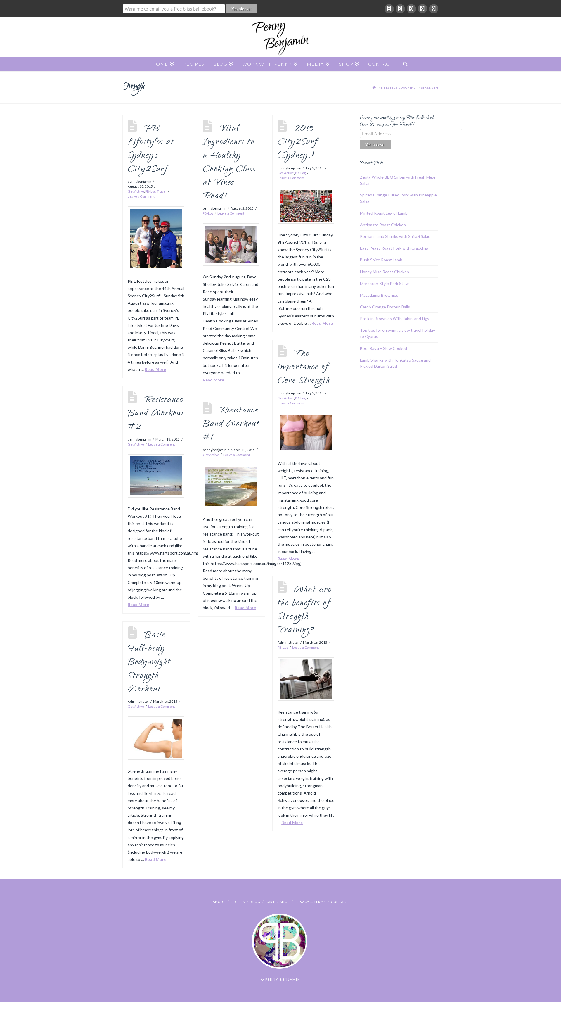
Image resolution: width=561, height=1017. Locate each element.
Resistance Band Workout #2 (156, 414)
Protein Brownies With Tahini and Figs (394, 318)
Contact (339, 902)
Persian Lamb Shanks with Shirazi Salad (395, 236)
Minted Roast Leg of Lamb (384, 212)
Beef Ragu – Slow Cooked (383, 348)
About (219, 902)
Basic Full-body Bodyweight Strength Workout (149, 662)
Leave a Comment (141, 196)
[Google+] (400, 8)
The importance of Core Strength (304, 367)
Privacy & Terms (310, 902)
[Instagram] (433, 8)
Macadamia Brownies (379, 295)
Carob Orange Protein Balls (385, 306)
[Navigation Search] (405, 64)
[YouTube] (422, 8)
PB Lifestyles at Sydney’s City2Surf (151, 149)
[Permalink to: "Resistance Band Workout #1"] (231, 486)
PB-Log (150, 191)
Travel (162, 191)
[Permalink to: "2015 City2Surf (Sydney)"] (306, 205)
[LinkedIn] (411, 8)
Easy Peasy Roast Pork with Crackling (394, 248)
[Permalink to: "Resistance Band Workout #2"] (156, 475)
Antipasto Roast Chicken (383, 224)
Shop (285, 902)
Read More (155, 369)
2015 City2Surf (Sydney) (298, 142)
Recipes (238, 902)
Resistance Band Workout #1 (231, 424)
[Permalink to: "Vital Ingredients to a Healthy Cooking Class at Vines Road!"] (231, 245)
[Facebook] (389, 8)
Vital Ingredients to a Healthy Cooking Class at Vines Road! (229, 162)
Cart (270, 902)
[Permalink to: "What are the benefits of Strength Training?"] (306, 679)
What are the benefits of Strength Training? (305, 610)
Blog (255, 902)
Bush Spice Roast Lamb (381, 259)
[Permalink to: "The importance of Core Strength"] (306, 432)
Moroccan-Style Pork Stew (384, 283)
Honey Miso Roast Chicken (384, 271)
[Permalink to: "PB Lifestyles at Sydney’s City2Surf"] (156, 238)
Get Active (136, 191)
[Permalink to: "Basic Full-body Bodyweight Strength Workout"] (156, 738)
